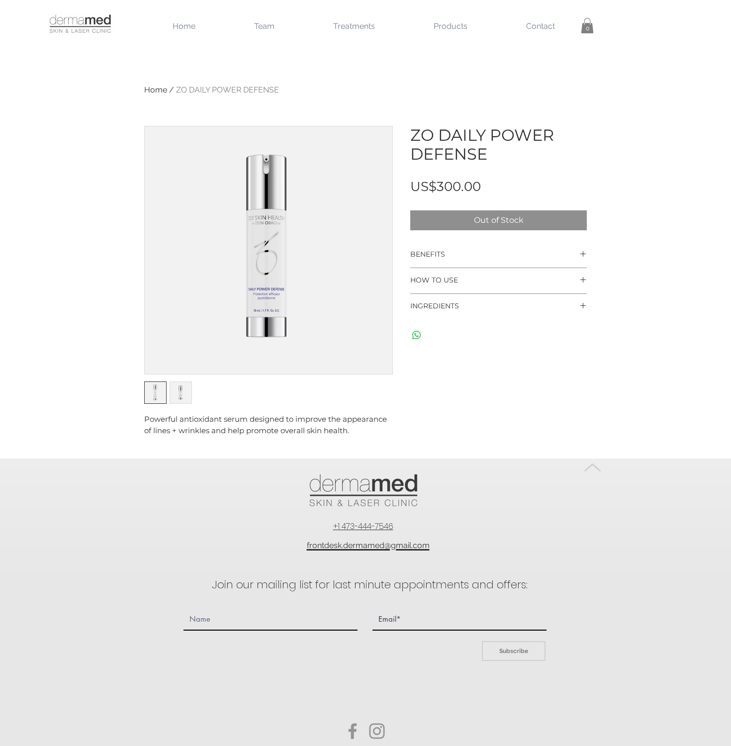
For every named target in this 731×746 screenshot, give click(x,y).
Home (155, 89)
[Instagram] (376, 731)
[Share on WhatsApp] (417, 335)
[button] (587, 25)
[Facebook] (352, 731)
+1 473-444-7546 (363, 526)
